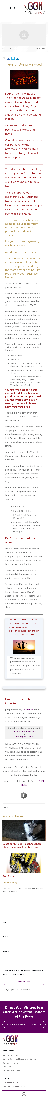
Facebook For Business (12, 1070)
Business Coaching (10, 1055)
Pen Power (24, 865)
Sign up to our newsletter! (18, 989)
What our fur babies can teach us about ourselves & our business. (24, 834)
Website (6, 951)
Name (5, 922)
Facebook (28, 709)
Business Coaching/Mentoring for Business (20, 1059)
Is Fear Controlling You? (24, 731)
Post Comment (24, 982)
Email (5, 937)
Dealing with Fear (24, 736)
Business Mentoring (10, 1063)
